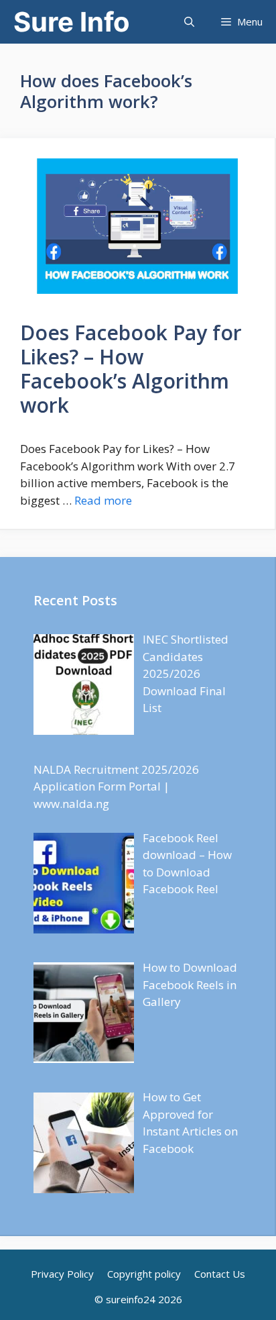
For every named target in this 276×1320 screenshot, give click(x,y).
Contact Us (219, 1273)
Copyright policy (144, 1273)
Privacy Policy (62, 1273)
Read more (103, 500)
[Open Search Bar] (189, 22)
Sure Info (71, 21)
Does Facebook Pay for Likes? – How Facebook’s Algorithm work (131, 369)
